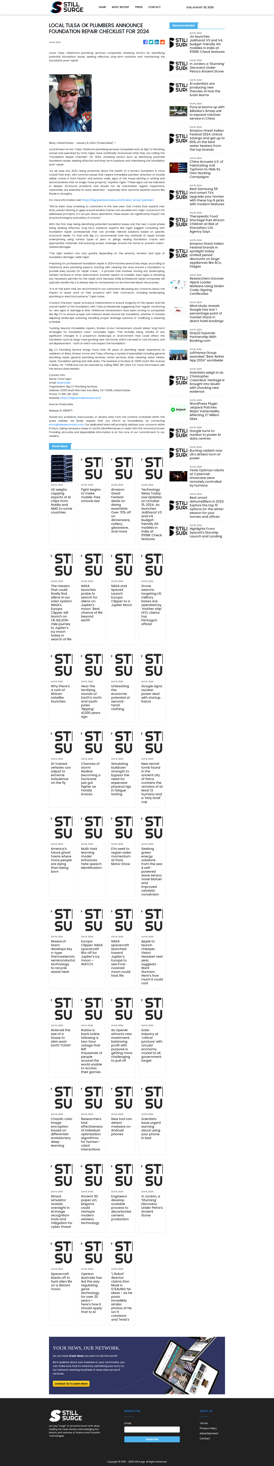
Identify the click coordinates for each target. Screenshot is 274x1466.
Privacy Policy (208, 1428)
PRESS (139, 7)
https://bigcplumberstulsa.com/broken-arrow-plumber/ (118, 200)
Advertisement (209, 1433)
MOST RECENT (120, 7)
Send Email (63, 383)
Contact (205, 1438)
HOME (102, 7)
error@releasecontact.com (66, 424)
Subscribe (152, 1439)
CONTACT (154, 7)
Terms (204, 1423)
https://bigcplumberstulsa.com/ (80, 398)
